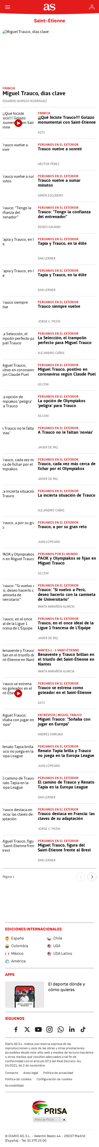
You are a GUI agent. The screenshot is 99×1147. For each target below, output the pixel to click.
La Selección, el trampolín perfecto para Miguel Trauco (65, 340)
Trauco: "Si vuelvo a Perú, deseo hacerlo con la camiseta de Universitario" (66, 594)
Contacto (11, 1073)
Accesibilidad (14, 1086)
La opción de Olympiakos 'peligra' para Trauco (61, 403)
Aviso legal (30, 1073)
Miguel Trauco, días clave (34, 93)
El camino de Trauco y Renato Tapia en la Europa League (66, 784)
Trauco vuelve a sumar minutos (59, 183)
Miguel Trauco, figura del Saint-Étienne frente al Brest (64, 847)
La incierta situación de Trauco (66, 495)
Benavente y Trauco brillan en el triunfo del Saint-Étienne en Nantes (66, 659)
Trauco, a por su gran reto (62, 526)
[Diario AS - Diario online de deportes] (50, 7)
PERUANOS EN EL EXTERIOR (58, 396)
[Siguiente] (92, 877)
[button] (50, 1119)
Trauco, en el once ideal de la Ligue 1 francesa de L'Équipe (66, 625)
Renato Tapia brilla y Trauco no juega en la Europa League (66, 753)
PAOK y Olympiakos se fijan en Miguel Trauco (67, 561)
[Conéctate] (92, 7)
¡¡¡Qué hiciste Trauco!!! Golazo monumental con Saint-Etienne (67, 120)
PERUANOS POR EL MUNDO (58, 554)
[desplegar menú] (7, 7)
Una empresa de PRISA (49, 1107)
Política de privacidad (58, 1073)
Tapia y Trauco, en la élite (62, 243)
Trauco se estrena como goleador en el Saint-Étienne (64, 690)
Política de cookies (18, 1079)
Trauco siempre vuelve (59, 306)
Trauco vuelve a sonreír (60, 148)
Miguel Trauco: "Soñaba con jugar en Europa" (64, 721)
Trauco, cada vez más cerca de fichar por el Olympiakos (66, 466)
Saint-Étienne (49, 21)
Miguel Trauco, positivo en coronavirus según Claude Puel (67, 372)
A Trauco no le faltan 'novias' (65, 432)
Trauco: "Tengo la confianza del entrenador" (64, 214)
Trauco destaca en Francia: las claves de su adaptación (66, 816)
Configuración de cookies (54, 1079)
